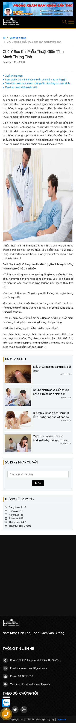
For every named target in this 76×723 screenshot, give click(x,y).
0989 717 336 (25, 676)
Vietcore (62, 719)
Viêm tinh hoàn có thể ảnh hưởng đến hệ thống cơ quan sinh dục (37, 83)
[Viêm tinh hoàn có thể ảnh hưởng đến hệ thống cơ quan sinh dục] (18, 443)
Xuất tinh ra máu (14, 75)
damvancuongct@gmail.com (32, 668)
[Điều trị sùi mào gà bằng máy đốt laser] (18, 374)
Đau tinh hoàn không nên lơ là (21, 87)
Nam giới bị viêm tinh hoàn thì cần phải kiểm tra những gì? (35, 79)
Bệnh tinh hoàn (18, 37)
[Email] (15, 709)
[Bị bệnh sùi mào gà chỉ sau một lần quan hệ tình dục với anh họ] (18, 420)
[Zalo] (23, 709)
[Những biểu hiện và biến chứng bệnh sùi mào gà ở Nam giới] (18, 397)
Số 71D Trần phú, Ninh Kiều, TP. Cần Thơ (39, 660)
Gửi (39, 483)
